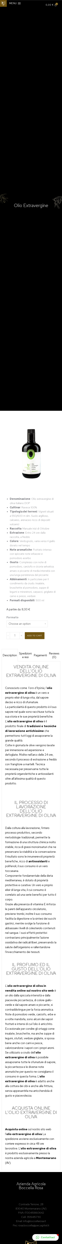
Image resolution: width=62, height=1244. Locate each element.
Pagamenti (40, 655)
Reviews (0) (54, 655)
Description (10, 655)
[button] (45, 1237)
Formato (12, 617)
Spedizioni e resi (25, 655)
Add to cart (34, 635)
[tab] (10, 655)
